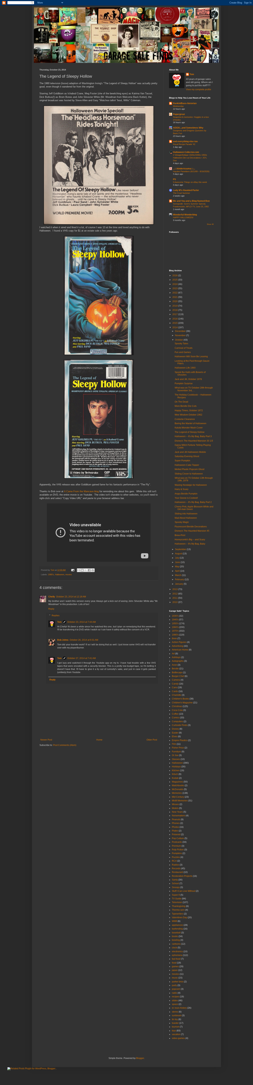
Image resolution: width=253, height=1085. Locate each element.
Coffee (175, 714)
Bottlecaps (177, 672)
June (178, 562)
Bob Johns (63, 640)
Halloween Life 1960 (185, 367)
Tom (59, 622)
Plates (175, 830)
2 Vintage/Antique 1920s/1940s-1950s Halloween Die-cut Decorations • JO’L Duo (190, 158)
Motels (175, 808)
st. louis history (179, 1008)
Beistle (175, 668)
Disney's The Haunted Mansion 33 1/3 (194, 441)
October (179, 340)
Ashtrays (176, 657)
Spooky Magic (182, 522)
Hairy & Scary (181, 489)
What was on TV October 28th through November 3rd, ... (194, 389)
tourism (175, 1026)
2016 (175, 318)
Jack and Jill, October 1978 (188, 379)
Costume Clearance (185, 419)
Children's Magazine (182, 702)
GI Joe (175, 755)
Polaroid (176, 834)
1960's (175, 627)
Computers (177, 721)
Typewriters (177, 913)
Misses (175, 804)
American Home (180, 649)
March (178, 575)
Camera (176, 680)
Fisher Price (178, 747)
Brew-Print (180, 535)
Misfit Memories (180, 800)
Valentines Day (179, 917)
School (175, 883)
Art (173, 653)
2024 (175, 284)
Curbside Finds (179, 725)
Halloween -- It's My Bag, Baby (190, 543)
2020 (175, 301)
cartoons (176, 944)
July (177, 558)
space (175, 1004)
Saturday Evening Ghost (187, 456)
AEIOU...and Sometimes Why (188, 127)
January (179, 584)
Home (99, 739)
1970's (175, 631)
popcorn (176, 989)
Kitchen (175, 770)
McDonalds (177, 789)
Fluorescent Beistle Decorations (191, 526)
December (180, 331)
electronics (177, 951)
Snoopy (176, 887)
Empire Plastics (179, 740)
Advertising (177, 646)
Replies (55, 615)
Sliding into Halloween (186, 513)
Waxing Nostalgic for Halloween (191, 485)
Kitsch (175, 774)
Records (176, 868)
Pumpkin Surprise (184, 383)
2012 (175, 593)
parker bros (177, 981)
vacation (176, 1034)
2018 (175, 310)
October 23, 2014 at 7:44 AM (81, 622)
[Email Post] (72, 570)
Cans (174, 687)
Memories (177, 793)
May (177, 566)
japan (175, 970)
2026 (175, 275)
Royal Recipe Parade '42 (184, 144)
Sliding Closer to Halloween (189, 473)
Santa (175, 879)
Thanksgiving (178, 906)
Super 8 (176, 895)
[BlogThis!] (82, 570)
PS (174, 179)
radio (174, 993)
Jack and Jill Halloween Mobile (190, 452)
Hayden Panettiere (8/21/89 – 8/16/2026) (191, 171)
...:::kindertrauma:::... (184, 168)
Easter (175, 732)
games (175, 966)
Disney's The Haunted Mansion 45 (192, 531)
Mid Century (178, 797)
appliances (177, 925)
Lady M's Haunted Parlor (186, 190)
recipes (175, 996)
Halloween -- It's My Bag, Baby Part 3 (193, 436)
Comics (175, 717)
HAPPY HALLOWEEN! (183, 217)
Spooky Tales (181, 343)
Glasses (176, 759)
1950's (175, 623)
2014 (175, 327)
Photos (175, 827)
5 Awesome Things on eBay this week (190, 182)
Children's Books (180, 698)
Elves (174, 736)
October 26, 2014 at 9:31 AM (84, 640)
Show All (210, 224)
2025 (175, 279)
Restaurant (177, 872)
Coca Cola (177, 710)
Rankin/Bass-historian (185, 103)
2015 (175, 323)
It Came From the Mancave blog (81, 491)
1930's (175, 616)
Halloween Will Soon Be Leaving (191, 356)
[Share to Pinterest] (93, 570)
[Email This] (79, 570)
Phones (176, 823)
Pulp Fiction (178, 849)
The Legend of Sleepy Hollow (189, 432)
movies (68, 574)
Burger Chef (178, 676)
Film (174, 744)
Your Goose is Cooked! (186, 498)
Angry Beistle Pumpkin (186, 493)
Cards (175, 691)
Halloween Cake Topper (187, 465)
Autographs (178, 661)
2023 (175, 288)
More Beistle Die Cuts (186, 406)
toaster (175, 1023)
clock (174, 947)
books (175, 936)
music (175, 977)
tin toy (175, 1019)
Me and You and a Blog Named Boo (191, 201)
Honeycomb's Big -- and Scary (190, 539)
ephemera (177, 955)
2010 (175, 602)
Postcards (177, 842)
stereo (175, 1011)
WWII (174, 921)
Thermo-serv (178, 910)
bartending (177, 928)
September (181, 549)
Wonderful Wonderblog (185, 214)
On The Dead (181, 401)
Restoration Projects (182, 876)
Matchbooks (178, 785)
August (179, 553)
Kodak (175, 778)
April (177, 571)
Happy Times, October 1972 (189, 410)
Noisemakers (178, 815)
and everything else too (185, 141)
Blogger (140, 1058)
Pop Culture (178, 838)
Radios (175, 864)
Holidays (176, 766)
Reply (51, 609)
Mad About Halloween (186, 518)
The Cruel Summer (181, 193)
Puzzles (176, 857)
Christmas (177, 706)
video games (178, 1038)
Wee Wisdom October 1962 (188, 414)
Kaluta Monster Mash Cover (189, 427)
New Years (177, 812)
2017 (175, 314)
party (174, 985)
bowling (176, 940)
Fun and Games (183, 352)
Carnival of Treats (183, 348)
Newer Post (46, 739)
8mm (174, 638)
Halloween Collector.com (186, 152)
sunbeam (176, 1015)
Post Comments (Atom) (64, 745)
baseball (176, 932)
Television (177, 902)
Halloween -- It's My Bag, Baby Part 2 (193, 502)
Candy (175, 683)
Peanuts (176, 819)
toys (174, 1030)
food (174, 962)
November (180, 335)
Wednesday (178, 106)
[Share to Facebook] (89, 570)
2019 (175, 306)
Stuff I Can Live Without (183, 891)
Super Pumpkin (182, 460)
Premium (176, 846)
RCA (174, 861)
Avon (174, 665)
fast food (176, 959)
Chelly (51, 596)
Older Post (152, 739)
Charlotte (176, 695)
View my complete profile (198, 89)
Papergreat (179, 114)
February (180, 579)
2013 (175, 589)
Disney (175, 729)
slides (175, 1000)
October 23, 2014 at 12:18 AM (71, 596)
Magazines (177, 781)
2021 (175, 297)
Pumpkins (177, 853)
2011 (175, 598)
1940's (175, 619)
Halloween (59, 574)
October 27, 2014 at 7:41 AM (81, 658)
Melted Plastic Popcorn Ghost (189, 469)
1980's (51, 574)
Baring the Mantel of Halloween (190, 423)
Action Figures (179, 642)
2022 (175, 292)
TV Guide (176, 898)
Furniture (176, 751)
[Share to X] (86, 570)
